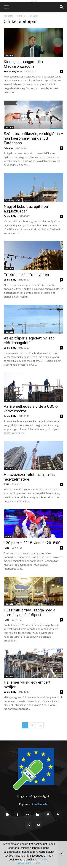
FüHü (6, 484)
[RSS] (57, 814)
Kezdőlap (9, 15)
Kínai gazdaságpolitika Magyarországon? (23, 64)
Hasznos (9, 55)
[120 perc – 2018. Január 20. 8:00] (33, 523)
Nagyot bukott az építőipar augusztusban (26, 208)
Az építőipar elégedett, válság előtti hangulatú (29, 340)
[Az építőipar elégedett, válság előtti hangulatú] (33, 319)
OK (38, 863)
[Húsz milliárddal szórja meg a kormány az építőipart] (33, 591)
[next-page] (40, 725)
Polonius (8, 147)
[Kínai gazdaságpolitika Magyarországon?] (33, 42)
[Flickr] (27, 814)
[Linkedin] (37, 814)
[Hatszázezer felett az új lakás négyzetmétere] (33, 455)
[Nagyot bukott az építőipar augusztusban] (33, 187)
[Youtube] (38, 825)
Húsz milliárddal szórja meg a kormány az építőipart (29, 612)
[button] (6, 7)
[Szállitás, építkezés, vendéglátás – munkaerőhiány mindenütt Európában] (33, 114)
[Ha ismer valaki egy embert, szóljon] (33, 663)
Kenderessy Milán (13, 71)
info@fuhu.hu (40, 804)
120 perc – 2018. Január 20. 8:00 (32, 543)
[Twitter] (28, 825)
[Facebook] (17, 814)
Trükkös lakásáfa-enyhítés (26, 275)
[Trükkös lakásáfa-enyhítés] (33, 255)
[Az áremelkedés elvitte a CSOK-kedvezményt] (33, 387)
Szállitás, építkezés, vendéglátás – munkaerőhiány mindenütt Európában (33, 138)
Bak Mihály (10, 216)
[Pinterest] (47, 814)
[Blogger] (7, 814)
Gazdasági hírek (12, 200)
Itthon (8, 536)
